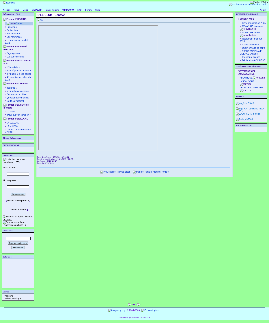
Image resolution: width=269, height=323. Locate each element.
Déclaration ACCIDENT (253, 60)
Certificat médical (15, 101)
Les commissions (15, 56)
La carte (10, 111)
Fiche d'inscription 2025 (254, 23)
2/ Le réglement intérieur (18, 70)
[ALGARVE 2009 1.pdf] (244, 119)
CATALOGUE (247, 81)
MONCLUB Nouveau (252, 26)
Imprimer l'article (160, 172)
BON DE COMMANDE (252, 87)
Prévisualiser (123, 172)
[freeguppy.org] (117, 310)
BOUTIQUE (247, 77)
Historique (12, 27)
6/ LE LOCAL (21, 118)
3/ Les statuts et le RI (17, 62)
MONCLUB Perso (251, 32)
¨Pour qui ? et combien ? (18, 115)
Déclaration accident (17, 94)
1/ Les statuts (13, 67)
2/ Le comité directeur (15, 48)
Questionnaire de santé (253, 48)
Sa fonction (12, 30)
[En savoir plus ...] (151, 310)
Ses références (14, 37)
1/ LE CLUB (20, 19)
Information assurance (18, 91)
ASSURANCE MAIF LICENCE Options (250, 52)
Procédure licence (251, 57)
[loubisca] (9, 2)
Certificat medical (250, 44)
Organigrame (13, 53)
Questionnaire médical (18, 97)
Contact (19, 23)
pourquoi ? (12, 88)
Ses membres (13, 33)
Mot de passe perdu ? (18, 200)
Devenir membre (18, 209)
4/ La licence (21, 83)
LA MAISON (12, 126)
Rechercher (18, 247)
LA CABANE (12, 123)
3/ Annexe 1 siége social (18, 74)
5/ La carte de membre (16, 106)
